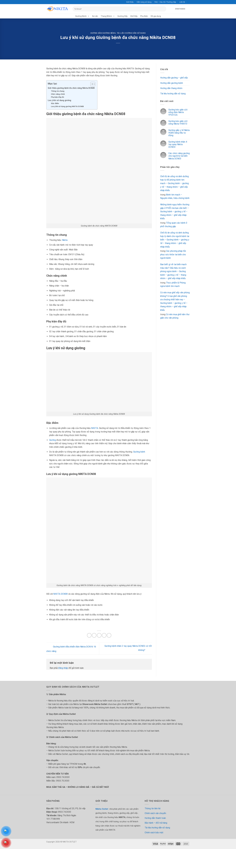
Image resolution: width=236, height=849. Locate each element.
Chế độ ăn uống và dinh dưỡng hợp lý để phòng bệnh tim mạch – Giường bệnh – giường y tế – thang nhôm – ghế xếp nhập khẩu (174, 183)
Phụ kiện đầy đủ (57, 97)
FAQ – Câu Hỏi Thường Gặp (165, 2)
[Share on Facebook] (89, 635)
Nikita (64, 240)
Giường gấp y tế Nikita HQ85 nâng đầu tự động (178, 133)
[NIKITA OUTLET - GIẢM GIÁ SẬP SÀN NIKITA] (57, 9)
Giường (52, 440)
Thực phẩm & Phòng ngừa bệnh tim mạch (173, 284)
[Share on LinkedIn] (109, 635)
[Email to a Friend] (99, 635)
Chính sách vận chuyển (155, 813)
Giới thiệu (130, 2)
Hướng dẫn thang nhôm (171, 88)
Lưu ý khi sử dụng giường (59, 100)
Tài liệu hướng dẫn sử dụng (131, 33)
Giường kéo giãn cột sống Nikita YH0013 (177, 122)
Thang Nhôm (106, 16)
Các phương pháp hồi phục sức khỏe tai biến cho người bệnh (173, 254)
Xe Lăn (95, 16)
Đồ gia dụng (156, 16)
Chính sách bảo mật (154, 832)
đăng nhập (63, 668)
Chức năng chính (58, 94)
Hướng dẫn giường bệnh (103, 33)
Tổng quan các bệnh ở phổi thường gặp (173, 225)
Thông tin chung (57, 91)
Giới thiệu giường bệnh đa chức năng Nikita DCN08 (71, 88)
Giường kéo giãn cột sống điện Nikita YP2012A (177, 112)
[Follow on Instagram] (50, 2)
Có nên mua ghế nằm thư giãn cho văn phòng (175, 316)
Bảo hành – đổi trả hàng (156, 823)
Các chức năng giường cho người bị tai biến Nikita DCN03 (179, 156)
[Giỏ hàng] (188, 9)
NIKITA (94, 428)
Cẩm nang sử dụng (144, 2)
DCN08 (64, 594)
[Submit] (163, 9)
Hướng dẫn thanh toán (155, 818)
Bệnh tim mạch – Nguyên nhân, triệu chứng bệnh (174, 196)
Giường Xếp (122, 16)
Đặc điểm (55, 103)
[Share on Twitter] (94, 635)
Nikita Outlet (101, 809)
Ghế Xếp (134, 16)
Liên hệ (182, 2)
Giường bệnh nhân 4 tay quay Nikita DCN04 (177, 144)
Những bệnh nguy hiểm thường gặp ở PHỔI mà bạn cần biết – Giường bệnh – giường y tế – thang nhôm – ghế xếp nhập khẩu (174, 211)
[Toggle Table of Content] (91, 84)
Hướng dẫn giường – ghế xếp (174, 77)
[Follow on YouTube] (55, 2)
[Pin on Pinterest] (104, 635)
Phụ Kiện (144, 16)
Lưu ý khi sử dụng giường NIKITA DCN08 (67, 106)
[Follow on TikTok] (53, 2)
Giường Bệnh (81, 16)
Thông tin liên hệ (152, 808)
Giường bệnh (139, 451)
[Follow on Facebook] (47, 2)
